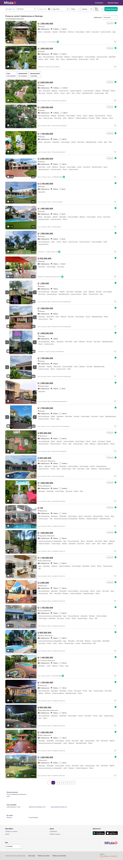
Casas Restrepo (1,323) (13, 807)
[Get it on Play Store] (99, 833)
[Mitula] (10, 2)
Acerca (7, 834)
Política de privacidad (59, 856)
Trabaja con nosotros (11, 831)
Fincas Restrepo (33, 817)
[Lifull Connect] (109, 857)
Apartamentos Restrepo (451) (37, 807)
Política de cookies (44, 856)
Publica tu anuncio (55, 834)
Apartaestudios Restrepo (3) (59, 807)
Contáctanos (53, 831)
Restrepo (9, 817)
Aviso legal (31, 856)
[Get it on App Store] (112, 833)
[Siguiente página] (74, 782)
